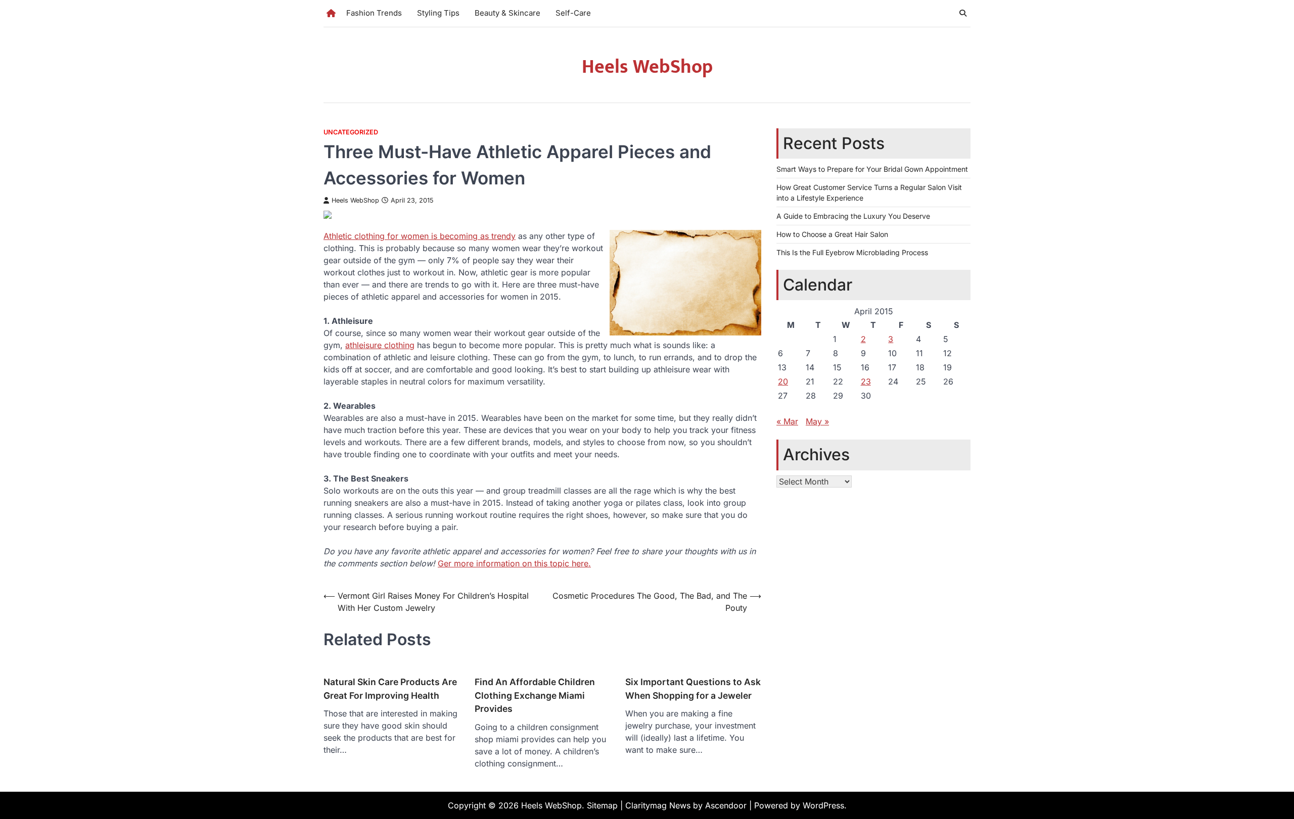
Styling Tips (438, 13)
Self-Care (573, 13)
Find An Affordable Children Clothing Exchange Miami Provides (535, 695)
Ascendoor (726, 805)
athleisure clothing (379, 345)
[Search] (962, 13)
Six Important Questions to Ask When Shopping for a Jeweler (693, 688)
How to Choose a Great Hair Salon (832, 234)
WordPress (823, 805)
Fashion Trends (374, 13)
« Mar (787, 421)
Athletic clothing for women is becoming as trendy (420, 236)
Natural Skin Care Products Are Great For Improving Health (390, 688)
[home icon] (331, 13)
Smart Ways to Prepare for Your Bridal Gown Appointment (872, 169)
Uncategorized (351, 132)
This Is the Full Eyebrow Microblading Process (852, 252)
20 (783, 381)
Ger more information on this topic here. (514, 563)
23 (866, 381)
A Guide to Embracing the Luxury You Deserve (853, 216)
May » (817, 421)
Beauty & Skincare (507, 13)
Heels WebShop (647, 67)
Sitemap (602, 805)
